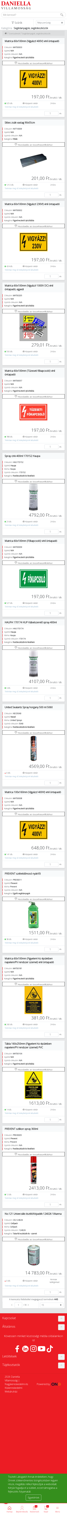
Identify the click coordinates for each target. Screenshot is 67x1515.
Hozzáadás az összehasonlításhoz (35, 63)
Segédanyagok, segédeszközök (36, 33)
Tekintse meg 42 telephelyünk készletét (21, 107)
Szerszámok (14, 33)
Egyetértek (33, 1497)
